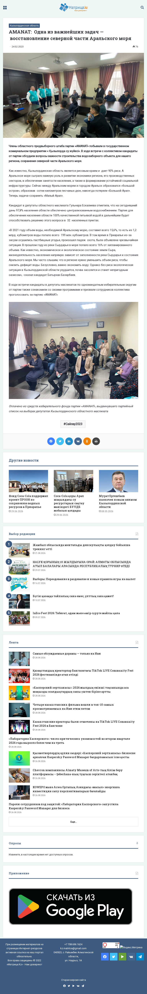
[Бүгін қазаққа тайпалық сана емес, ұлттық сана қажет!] (19, 601)
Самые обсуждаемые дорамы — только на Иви (67, 653)
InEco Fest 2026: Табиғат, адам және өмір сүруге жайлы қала (76, 613)
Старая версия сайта (73, 979)
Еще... (73, 821)
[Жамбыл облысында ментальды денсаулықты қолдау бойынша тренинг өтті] (19, 550)
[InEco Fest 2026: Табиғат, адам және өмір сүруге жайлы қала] (19, 618)
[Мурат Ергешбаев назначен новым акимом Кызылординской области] (118, 481)
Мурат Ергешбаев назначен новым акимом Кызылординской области (118, 501)
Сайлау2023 (74, 424)
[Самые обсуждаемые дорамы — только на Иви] (19, 659)
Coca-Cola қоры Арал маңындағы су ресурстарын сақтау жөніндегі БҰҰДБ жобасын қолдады (69, 503)
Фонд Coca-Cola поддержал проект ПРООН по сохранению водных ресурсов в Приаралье (28, 501)
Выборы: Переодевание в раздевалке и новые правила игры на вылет (84, 579)
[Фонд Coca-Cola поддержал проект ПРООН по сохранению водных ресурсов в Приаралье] (28, 481)
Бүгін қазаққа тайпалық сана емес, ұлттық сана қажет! (73, 596)
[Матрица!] (73, 7)
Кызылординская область (24, 25)
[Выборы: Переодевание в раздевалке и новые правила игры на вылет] (19, 584)
